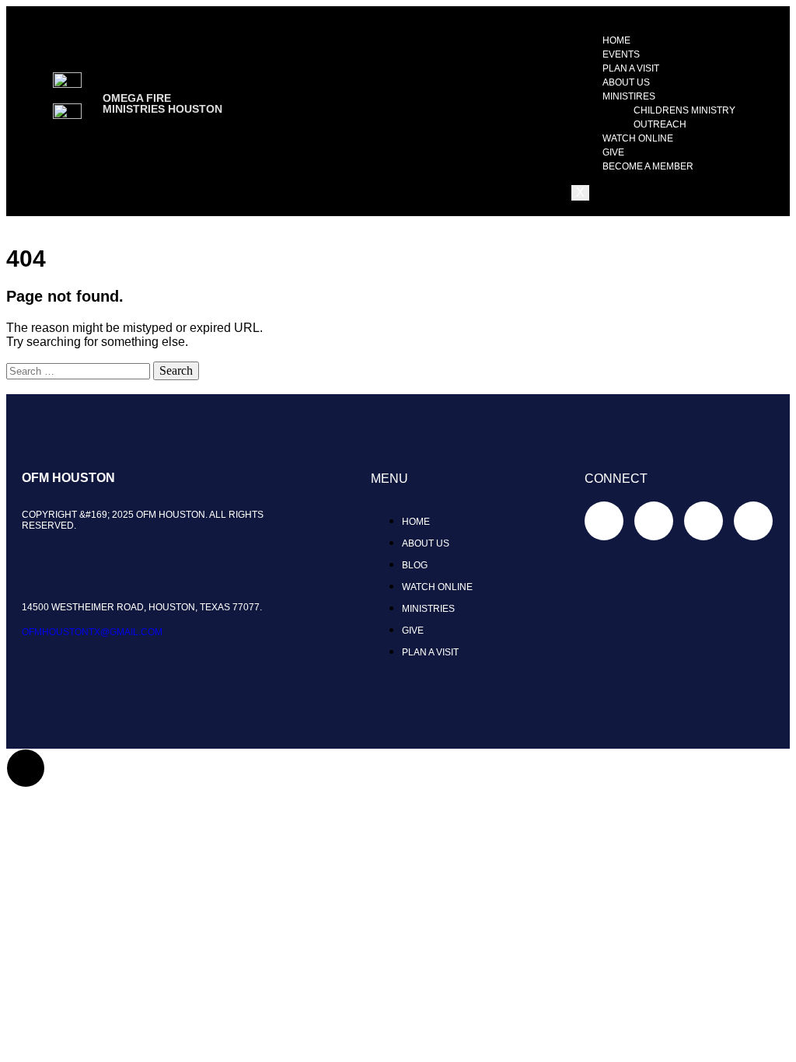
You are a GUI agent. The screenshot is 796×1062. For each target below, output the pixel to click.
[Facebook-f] (604, 520)
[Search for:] (79, 370)
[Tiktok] (653, 520)
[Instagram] (703, 520)
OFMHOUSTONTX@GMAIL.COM (92, 632)
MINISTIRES (628, 96)
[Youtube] (753, 520)
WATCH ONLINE (637, 138)
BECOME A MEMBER (647, 166)
